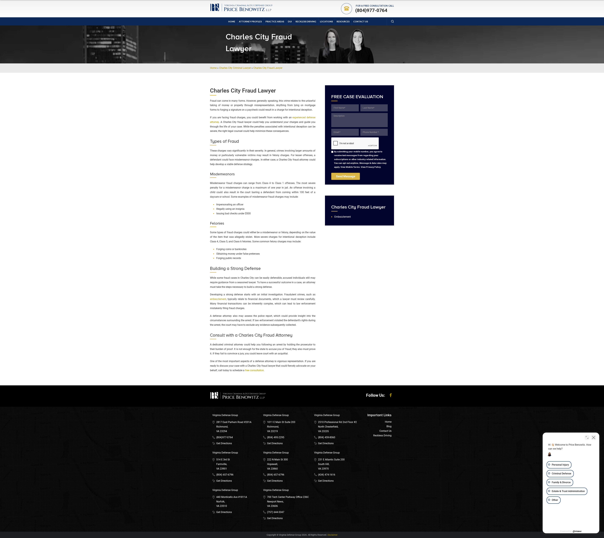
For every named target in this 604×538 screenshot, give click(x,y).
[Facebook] (390, 395)
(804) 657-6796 (224, 474)
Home (231, 21)
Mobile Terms (353, 167)
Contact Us (360, 21)
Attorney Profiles (250, 21)
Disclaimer (332, 535)
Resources (343, 21)
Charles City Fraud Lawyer (267, 67)
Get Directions (224, 443)
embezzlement (218, 299)
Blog (388, 426)
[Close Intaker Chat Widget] (593, 437)
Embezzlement (342, 216)
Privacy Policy (373, 167)
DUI (290, 21)
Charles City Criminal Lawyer (235, 67)
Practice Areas (275, 21)
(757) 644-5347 (275, 512)
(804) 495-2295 (275, 437)
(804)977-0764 (371, 10)
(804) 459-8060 (326, 437)
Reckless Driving (306, 21)
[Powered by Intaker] (577, 531)
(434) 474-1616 (326, 474)
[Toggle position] (587, 437)
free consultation (254, 370)
